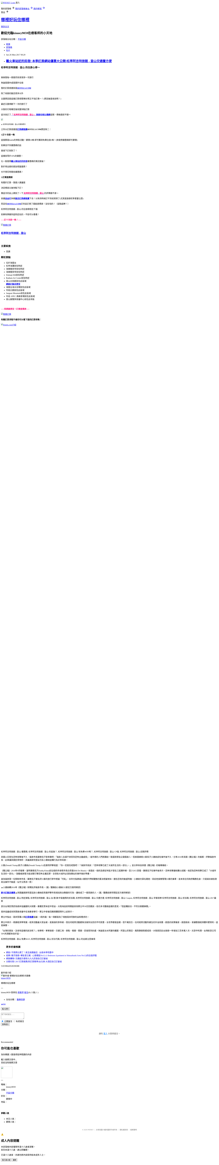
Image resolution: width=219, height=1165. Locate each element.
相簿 (8, 44)
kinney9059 (6, 978)
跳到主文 (5, 27)
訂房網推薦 (22, 129)
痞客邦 (21, 992)
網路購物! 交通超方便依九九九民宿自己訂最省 (27, 958)
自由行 (8, 198)
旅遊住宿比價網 (43, 115)
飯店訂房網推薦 (22, 198)
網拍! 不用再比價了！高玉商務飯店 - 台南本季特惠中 (29, 952)
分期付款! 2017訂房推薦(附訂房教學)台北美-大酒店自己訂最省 (34, 961)
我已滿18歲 (6, 1160)
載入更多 (5, 1009)
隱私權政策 (124, 1130)
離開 (14, 1160)
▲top (3, 1004)
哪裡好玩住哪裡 (15, 19)
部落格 (9, 47)
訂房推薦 (29, 917)
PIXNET (90, 1130)
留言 (26, 992)
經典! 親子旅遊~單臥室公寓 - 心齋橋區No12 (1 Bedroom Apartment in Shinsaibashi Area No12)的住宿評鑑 (51, 955)
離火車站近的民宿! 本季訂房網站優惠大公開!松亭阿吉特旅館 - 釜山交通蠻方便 (59, 61)
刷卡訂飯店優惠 (8, 893)
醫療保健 (21, 999)
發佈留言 (5, 1024)
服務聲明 (133, 1130)
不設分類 (22, 39)
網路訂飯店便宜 (13, 284)
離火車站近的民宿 (19, 161)
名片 (8, 50)
